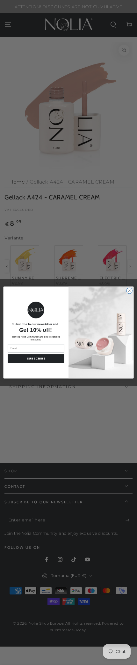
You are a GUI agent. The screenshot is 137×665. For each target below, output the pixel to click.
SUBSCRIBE (36, 359)
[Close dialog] (129, 291)
